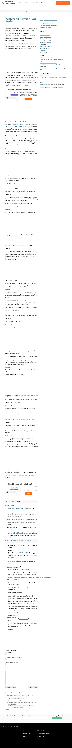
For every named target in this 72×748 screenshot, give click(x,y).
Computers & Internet (45, 46)
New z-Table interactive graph (17, 508)
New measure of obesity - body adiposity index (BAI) (52, 68)
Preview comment (11, 687)
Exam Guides (43, 52)
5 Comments (13, 501)
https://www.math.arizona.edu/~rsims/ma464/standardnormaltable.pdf (29, 577)
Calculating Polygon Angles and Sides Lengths (22, 532)
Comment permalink (24, 552)
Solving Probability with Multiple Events (20, 513)
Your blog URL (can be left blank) (12, 662)
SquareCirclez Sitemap (45, 27)
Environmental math (45, 42)
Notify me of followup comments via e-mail (16, 667)
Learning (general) (44, 40)
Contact (42, 50)
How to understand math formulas (48, 21)
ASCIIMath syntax (19, 700)
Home (3, 11)
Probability (11, 527)
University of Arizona (20, 126)
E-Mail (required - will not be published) (13, 657)
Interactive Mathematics (46, 81)
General (42, 44)
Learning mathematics (45, 37)
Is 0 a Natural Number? (45, 57)
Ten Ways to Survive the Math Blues (48, 20)
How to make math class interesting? (49, 25)
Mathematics (15, 11)
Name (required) (9, 652)
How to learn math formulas (46, 23)
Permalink (28, 540)
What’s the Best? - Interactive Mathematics (50, 77)
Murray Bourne (10, 23)
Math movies (43, 38)
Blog (8, 11)
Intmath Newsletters (45, 35)
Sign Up (56, 718)
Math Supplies (43, 48)
